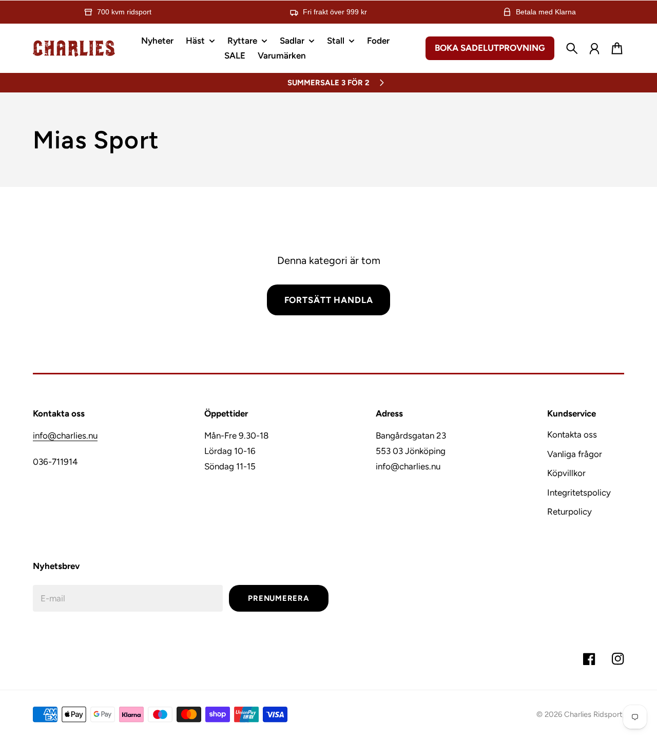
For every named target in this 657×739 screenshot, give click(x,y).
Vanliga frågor (574, 454)
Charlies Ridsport (593, 714)
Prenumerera (278, 598)
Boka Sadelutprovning (490, 48)
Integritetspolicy (579, 492)
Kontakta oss (572, 434)
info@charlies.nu (65, 435)
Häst (195, 41)
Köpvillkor (566, 473)
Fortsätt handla (328, 300)
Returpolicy (569, 511)
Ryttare (242, 41)
